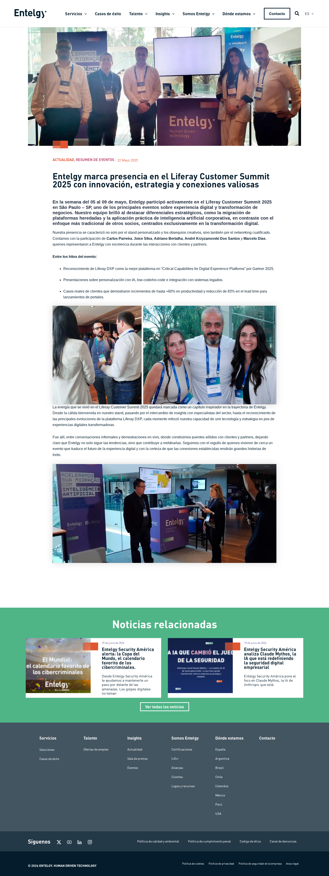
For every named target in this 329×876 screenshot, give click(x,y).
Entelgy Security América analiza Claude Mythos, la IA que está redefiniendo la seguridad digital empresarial (270, 658)
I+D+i (174, 759)
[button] (84, 13)
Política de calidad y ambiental (158, 841)
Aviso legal (292, 863)
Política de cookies (193, 863)
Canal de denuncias (283, 841)
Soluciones (46, 749)
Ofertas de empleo (95, 749)
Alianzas (177, 768)
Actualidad (63, 159)
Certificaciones (181, 749)
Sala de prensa (137, 759)
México (220, 795)
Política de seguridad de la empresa (260, 863)
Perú (218, 804)
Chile (218, 777)
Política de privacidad (221, 863)
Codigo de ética (250, 841)
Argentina (222, 759)
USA (218, 814)
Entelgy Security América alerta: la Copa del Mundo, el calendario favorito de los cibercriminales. (128, 658)
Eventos (132, 768)
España (220, 749)
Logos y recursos (183, 786)
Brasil (219, 768)
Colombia (221, 786)
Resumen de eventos (95, 159)
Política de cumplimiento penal (209, 841)
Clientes (177, 777)
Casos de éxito (49, 759)
